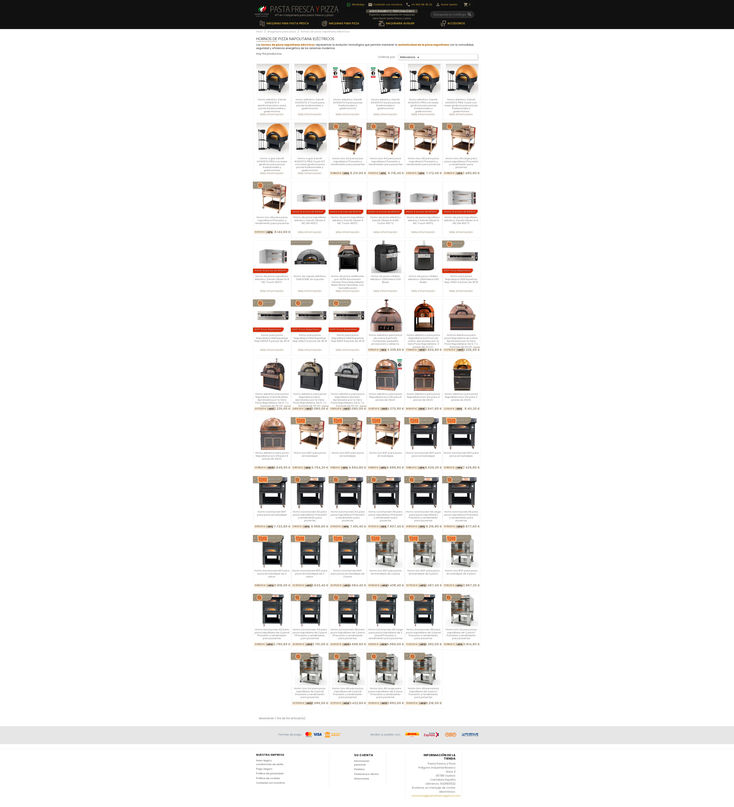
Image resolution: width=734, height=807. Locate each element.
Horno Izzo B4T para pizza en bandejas (385, 454)
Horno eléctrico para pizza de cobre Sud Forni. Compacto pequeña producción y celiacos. (385, 339)
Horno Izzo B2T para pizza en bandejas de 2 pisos (385, 572)
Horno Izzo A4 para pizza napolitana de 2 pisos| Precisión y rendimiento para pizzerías (309, 693)
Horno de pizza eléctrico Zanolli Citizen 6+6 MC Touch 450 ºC (385, 220)
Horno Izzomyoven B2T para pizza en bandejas (423, 454)
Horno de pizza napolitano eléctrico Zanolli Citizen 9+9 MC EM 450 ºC (461, 220)
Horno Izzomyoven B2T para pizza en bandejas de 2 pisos (271, 573)
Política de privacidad (269, 773)
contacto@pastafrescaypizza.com (435, 796)
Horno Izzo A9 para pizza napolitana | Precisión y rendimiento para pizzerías (272, 220)
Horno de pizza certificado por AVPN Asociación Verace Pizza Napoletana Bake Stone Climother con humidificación (347, 282)
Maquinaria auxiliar (399, 23)
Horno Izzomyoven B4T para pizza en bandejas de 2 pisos (348, 573)
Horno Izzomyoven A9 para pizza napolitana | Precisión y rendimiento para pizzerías (461, 516)
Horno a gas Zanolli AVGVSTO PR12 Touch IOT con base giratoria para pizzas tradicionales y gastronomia (309, 164)
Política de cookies (268, 778)
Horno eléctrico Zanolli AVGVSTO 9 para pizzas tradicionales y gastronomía (385, 104)
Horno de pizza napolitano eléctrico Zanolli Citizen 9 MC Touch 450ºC (423, 220)
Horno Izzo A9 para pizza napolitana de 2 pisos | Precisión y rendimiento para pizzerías (423, 693)
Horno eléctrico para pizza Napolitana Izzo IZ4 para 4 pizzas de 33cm (423, 397)
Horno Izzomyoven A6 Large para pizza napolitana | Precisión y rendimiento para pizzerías (423, 516)
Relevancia (410, 57)
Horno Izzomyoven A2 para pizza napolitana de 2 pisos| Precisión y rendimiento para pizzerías (272, 634)
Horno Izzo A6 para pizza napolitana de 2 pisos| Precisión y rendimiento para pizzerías (347, 693)
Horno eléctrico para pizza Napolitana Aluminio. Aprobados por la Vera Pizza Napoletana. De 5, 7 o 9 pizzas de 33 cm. (347, 400)
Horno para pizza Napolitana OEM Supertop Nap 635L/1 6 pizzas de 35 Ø (310, 338)
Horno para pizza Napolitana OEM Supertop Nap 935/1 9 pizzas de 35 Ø (347, 338)
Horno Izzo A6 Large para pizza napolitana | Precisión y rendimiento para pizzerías (461, 163)
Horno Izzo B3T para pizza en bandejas (348, 454)
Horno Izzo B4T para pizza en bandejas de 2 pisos (461, 572)
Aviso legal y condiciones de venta (269, 762)
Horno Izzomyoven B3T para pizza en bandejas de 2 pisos (309, 573)
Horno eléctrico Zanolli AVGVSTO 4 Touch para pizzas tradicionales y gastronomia (309, 104)
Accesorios (456, 23)
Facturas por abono (366, 774)
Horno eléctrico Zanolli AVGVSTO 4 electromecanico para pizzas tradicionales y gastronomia (272, 105)
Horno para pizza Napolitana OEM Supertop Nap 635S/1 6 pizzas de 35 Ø (272, 338)
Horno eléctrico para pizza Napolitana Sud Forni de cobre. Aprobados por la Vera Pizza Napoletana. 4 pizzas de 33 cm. (423, 341)
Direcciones (361, 778)
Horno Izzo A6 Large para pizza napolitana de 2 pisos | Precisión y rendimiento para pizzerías (385, 693)
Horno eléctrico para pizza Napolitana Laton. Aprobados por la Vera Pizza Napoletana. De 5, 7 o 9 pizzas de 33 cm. (309, 400)
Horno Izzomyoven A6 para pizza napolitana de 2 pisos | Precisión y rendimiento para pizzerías (347, 634)
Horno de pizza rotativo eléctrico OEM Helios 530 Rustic (423, 279)
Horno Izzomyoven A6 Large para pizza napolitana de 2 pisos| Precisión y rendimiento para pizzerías (385, 634)
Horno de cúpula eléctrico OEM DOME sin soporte (310, 277)
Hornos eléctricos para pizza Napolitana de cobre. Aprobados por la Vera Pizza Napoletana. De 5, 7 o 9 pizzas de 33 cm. (461, 341)
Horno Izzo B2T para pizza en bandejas (310, 454)
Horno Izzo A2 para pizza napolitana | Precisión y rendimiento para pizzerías (348, 161)
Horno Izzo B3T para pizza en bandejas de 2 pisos (423, 572)
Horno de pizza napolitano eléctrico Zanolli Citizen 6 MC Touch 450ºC (347, 220)
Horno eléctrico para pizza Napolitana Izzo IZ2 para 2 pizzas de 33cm (461, 397)
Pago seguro (264, 769)
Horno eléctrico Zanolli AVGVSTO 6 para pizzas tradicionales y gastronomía (347, 104)
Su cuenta (363, 755)
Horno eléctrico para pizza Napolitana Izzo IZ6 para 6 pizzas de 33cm (385, 397)
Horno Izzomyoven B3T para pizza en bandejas (461, 454)
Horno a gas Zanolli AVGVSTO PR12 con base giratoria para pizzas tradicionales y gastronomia (272, 164)
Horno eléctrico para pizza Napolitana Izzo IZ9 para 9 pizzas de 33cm (272, 456)
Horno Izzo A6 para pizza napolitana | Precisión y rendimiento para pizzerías (423, 161)
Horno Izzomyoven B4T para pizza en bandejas (272, 513)
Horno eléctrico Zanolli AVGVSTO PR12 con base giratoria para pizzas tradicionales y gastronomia (423, 105)
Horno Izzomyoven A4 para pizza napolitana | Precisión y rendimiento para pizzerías (348, 516)
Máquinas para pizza (343, 23)
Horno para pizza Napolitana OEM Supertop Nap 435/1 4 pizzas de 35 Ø (461, 279)
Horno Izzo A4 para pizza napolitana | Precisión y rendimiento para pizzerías (386, 161)
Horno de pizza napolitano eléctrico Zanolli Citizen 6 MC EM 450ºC (309, 220)
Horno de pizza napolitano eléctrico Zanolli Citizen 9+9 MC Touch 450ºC (272, 279)
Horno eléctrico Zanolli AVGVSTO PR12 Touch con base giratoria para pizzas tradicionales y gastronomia (461, 105)
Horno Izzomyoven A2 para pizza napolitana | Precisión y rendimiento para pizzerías (310, 516)
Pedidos (359, 769)
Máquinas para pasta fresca (287, 23)
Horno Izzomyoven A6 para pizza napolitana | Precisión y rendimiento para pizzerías (386, 516)
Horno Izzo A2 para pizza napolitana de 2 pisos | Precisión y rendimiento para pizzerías (461, 634)
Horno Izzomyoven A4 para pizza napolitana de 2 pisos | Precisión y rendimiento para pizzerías (310, 634)
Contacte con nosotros (270, 783)
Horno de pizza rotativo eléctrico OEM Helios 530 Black (385, 279)
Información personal (361, 762)
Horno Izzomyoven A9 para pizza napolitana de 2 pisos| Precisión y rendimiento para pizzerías (423, 634)
